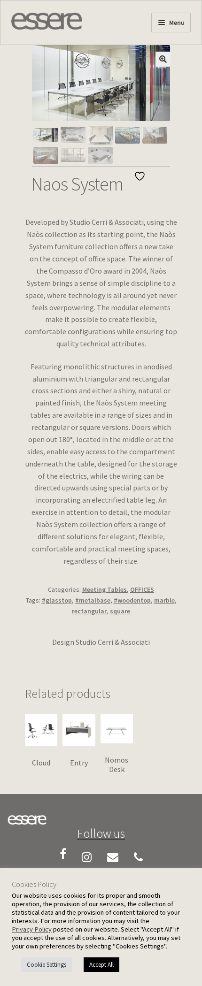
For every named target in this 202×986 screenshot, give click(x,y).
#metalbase (92, 600)
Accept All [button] (101, 965)
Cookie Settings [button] (46, 965)
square (120, 611)
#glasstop (57, 600)
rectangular (89, 611)
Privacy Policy (32, 929)
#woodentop (132, 600)
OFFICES (142, 589)
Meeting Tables (104, 589)
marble (164, 600)
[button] (163, 59)
